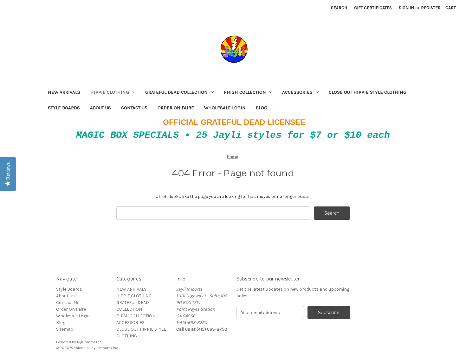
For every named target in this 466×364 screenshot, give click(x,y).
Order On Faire (176, 108)
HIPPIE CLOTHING (109, 92)
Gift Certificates (373, 7)
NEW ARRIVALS (64, 92)
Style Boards (64, 108)
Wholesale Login (225, 108)
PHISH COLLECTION (245, 92)
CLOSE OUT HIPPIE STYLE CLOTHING (367, 92)
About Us (100, 108)
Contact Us (134, 108)
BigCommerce (89, 342)
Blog (261, 108)
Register (431, 7)
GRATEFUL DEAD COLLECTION (176, 92)
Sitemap (64, 329)
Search (339, 7)
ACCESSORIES (297, 92)
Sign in (406, 7)
